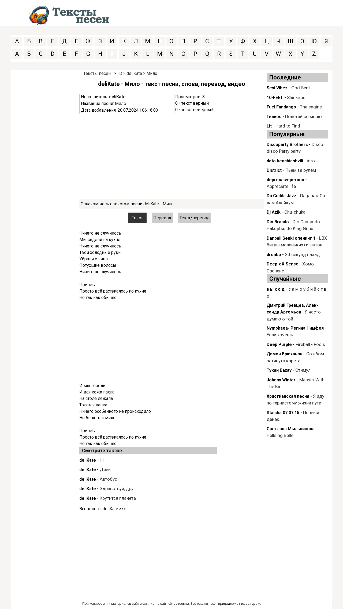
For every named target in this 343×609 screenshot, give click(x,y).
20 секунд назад (302, 254)
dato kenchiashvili (285, 160)
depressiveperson (285, 179)
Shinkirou (296, 97)
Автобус (108, 479)
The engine (311, 107)
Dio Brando (278, 221)
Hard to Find (287, 126)
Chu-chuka (294, 212)
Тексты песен (97, 73)
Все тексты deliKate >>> (102, 508)
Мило (151, 73)
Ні (102, 460)
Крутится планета (118, 498)
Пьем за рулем (300, 170)
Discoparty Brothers (287, 144)
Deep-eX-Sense (283, 264)
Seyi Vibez (277, 87)
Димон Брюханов (285, 353)
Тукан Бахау (279, 370)
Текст (137, 217)
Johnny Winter (281, 379)
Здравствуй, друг (117, 488)
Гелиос (274, 116)
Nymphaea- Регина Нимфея (295, 328)
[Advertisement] (171, 156)
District (274, 170)
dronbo (274, 254)
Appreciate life (281, 186)
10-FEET (275, 97)
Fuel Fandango (281, 107)
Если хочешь (280, 334)
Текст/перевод (195, 217)
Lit (269, 126)
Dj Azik (274, 212)
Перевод (162, 217)
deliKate (134, 73)
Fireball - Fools (310, 344)
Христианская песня (288, 396)
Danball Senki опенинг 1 (291, 238)
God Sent (300, 87)
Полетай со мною (303, 116)
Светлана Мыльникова (291, 428)
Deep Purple (279, 344)
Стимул (303, 370)
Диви (105, 469)
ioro (311, 160)
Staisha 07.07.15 (283, 412)
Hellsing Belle (280, 435)
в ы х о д (276, 289)
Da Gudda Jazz (281, 195)
